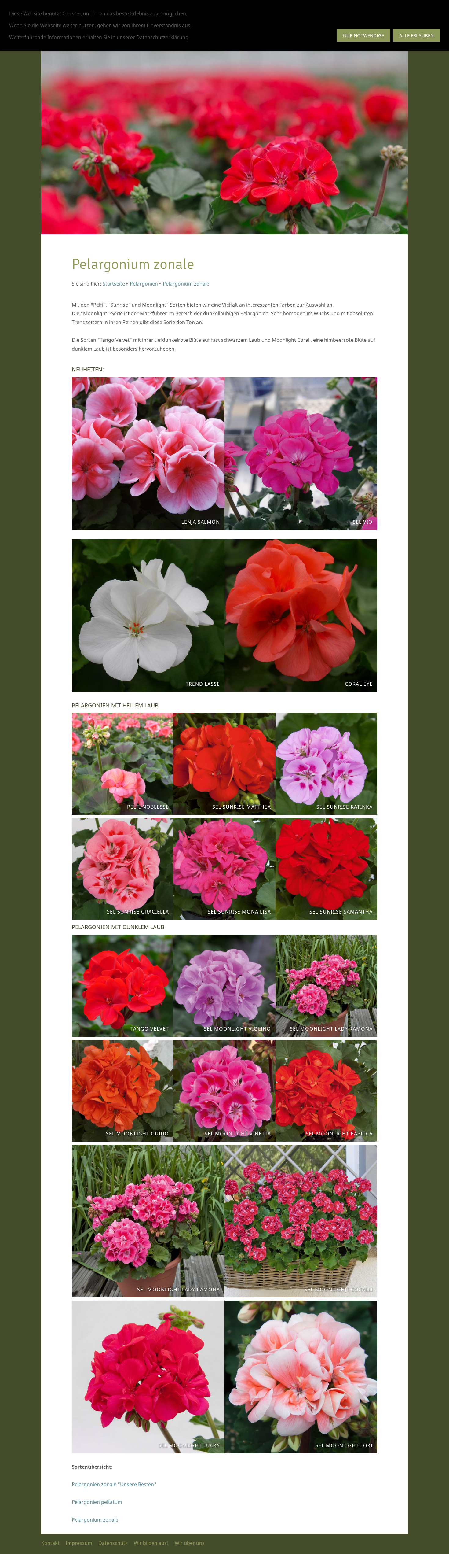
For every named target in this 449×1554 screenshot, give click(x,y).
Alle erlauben (416, 35)
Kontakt (50, 1543)
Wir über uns (190, 1543)
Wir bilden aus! (151, 1543)
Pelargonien (144, 283)
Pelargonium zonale (186, 283)
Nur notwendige (363, 35)
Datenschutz (113, 1543)
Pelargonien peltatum (97, 1502)
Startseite (114, 283)
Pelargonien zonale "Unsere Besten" (114, 1484)
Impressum (79, 1543)
